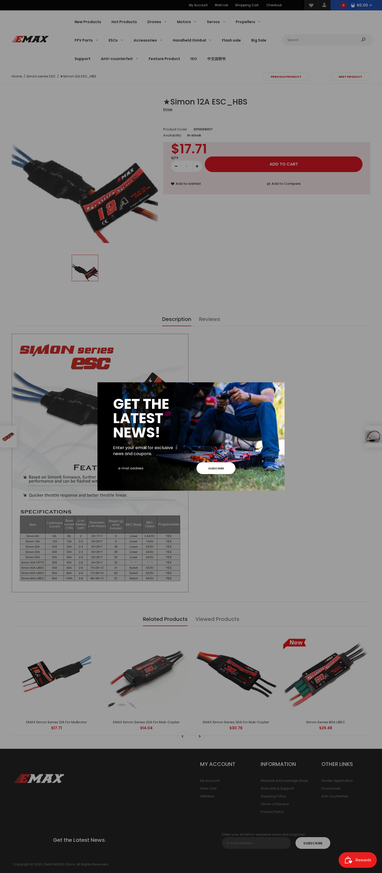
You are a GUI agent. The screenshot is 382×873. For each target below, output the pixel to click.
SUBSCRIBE (216, 468)
